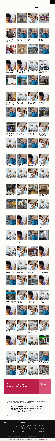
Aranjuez (22, 427)
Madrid (34, 424)
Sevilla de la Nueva (41, 426)
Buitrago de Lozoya (23, 430)
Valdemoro (40, 430)
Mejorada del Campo (35, 426)
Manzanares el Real (35, 425)
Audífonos (12, 422)
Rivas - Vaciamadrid (41, 424)
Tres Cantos (40, 429)
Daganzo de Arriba (29, 427)
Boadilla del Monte (23, 429)
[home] (4, 1)
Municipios (47, 1)
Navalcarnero (34, 429)
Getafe (28, 430)
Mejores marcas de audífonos (14, 426)
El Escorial (28, 428)
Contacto (12, 431)
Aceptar (45, 439)
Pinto (33, 431)
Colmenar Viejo (29, 425)
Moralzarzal (34, 428)
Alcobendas (22, 425)
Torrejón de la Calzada (41, 428)
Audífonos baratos (13, 425)
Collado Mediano (29, 424)
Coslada (28, 426)
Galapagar (28, 429)
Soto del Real (40, 427)
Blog (43, 1)
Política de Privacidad (14, 434)
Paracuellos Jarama (35, 430)
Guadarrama (28, 431)
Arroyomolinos (23, 428)
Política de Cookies (27, 434)
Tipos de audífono (13, 424)
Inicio (35, 1)
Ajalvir (22, 424)
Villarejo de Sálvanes (41, 431)
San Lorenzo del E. (41, 425)
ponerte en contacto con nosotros (16, 415)
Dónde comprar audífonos (14, 427)
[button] (39, 2)
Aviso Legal (41, 434)
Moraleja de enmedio (35, 427)
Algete (22, 426)
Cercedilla (22, 431)
